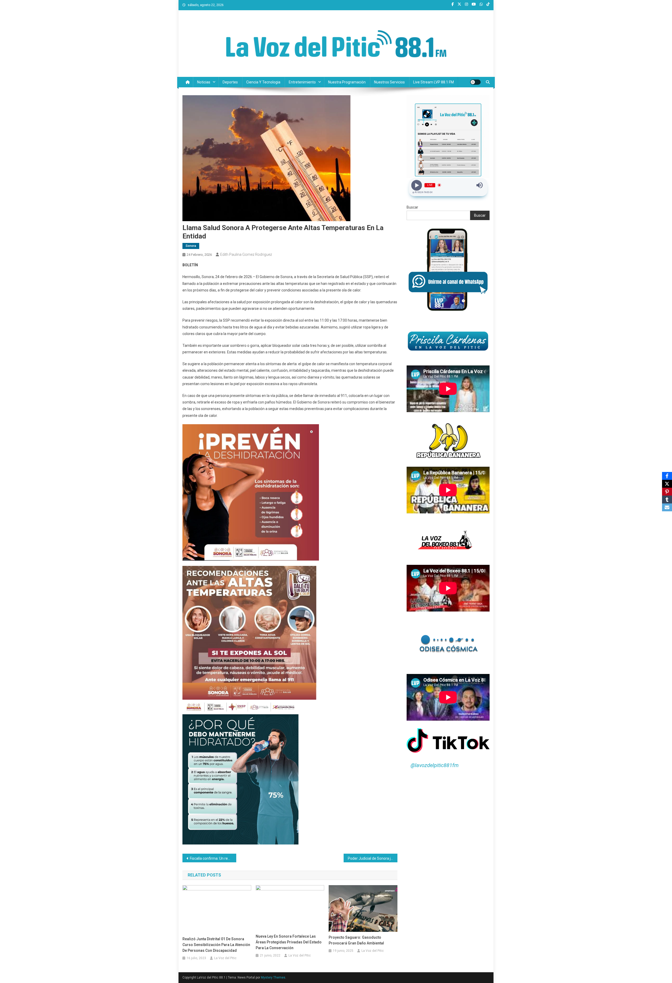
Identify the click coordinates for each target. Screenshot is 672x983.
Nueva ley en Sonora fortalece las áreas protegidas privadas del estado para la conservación (289, 942)
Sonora (191, 246)
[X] (667, 484)
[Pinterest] (667, 492)
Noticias (203, 82)
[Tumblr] (667, 499)
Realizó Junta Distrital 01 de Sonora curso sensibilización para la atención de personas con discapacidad (216, 945)
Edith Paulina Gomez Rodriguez (246, 254)
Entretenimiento (302, 82)
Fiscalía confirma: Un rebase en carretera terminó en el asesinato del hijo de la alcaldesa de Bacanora (213, 858)
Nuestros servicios (389, 82)
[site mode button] (475, 82)
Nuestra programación (347, 82)
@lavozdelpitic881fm (435, 765)
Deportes (230, 82)
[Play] (416, 185)
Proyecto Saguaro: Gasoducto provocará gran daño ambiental (356, 940)
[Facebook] (667, 476)
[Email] (667, 507)
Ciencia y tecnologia (263, 82)
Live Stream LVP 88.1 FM (433, 82)
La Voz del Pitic (225, 958)
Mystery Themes (273, 977)
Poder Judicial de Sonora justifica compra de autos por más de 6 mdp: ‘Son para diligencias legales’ (372, 858)
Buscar (412, 207)
